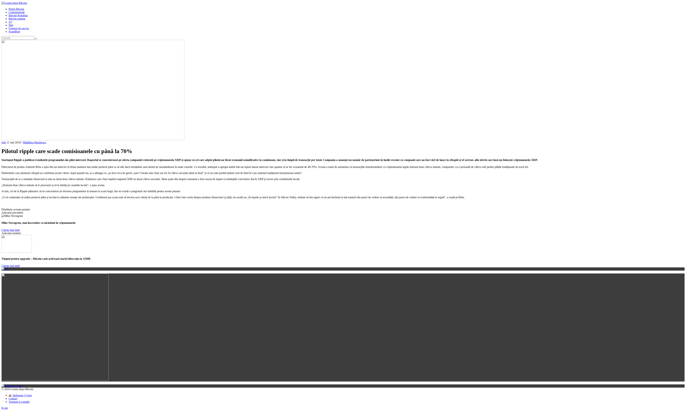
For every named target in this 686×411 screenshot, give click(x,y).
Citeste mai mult (10, 229)
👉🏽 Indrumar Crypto (20, 395)
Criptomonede (17, 12)
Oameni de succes (19, 28)
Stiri (11, 25)
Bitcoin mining (17, 18)
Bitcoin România (18, 15)
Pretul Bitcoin (16, 9)
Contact (13, 398)
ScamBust (14, 31)
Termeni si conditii (19, 401)
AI (10, 21)
